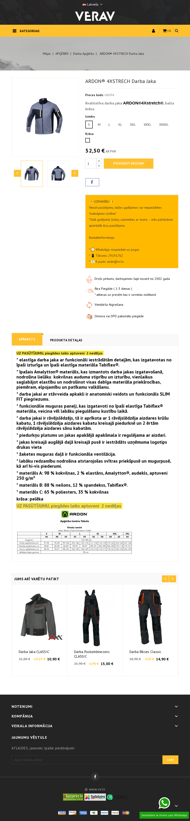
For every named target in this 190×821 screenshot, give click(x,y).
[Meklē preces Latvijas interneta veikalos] (73, 797)
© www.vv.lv (95, 789)
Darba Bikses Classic (145, 652)
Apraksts (27, 339)
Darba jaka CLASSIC (34, 652)
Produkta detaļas (66, 340)
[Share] (92, 182)
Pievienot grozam (128, 163)
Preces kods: (94, 95)
